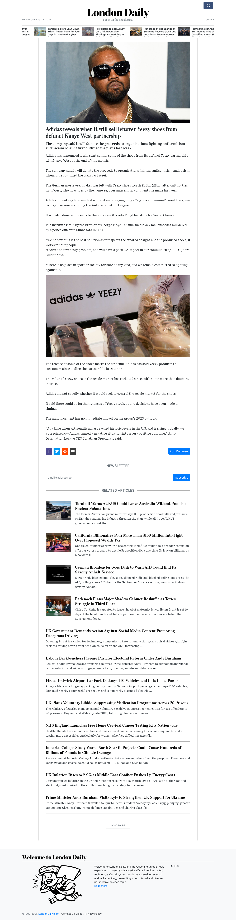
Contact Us (68, 913)
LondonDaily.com (48, 913)
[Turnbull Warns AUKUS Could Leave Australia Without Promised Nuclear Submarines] (58, 510)
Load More (118, 825)
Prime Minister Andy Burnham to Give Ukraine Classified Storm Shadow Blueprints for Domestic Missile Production (194, 34)
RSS (176, 865)
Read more (100, 885)
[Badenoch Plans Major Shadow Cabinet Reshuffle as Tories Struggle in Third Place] (58, 605)
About (79, 913)
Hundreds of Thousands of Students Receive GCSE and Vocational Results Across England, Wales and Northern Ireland (148, 34)
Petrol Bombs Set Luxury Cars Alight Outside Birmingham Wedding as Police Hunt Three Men (98, 33)
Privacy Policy (93, 913)
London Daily (118, 12)
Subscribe (181, 477)
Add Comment (179, 451)
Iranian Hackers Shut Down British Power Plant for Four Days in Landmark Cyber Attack (52, 33)
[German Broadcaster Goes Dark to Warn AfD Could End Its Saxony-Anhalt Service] (58, 574)
